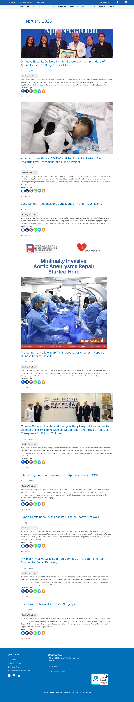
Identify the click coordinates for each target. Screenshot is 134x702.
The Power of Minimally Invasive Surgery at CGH (52, 604)
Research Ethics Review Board (20, 671)
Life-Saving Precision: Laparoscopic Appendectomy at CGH (59, 475)
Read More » (25, 96)
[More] (43, 91)
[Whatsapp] (35, 91)
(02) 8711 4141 (58, 666)
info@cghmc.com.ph (60, 671)
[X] (27, 91)
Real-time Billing (41, 2)
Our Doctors (11, 2)
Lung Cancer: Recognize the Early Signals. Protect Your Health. (61, 203)
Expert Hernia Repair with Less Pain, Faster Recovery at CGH (60, 517)
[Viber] (31, 91)
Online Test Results (26, 2)
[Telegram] (39, 91)
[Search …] (117, 2)
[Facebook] (23, 91)
